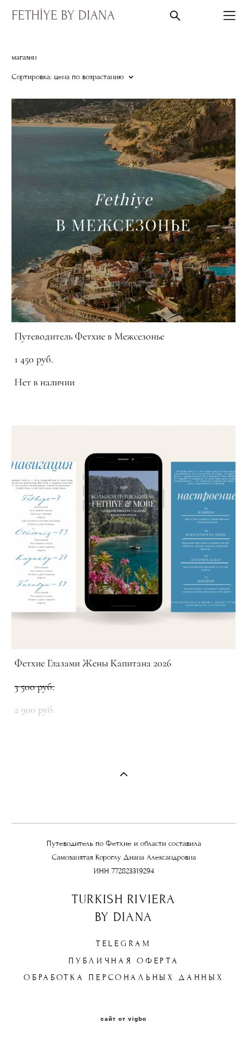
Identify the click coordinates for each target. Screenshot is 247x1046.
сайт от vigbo (123, 1019)
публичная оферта (123, 961)
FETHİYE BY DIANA (63, 15)
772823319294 (132, 871)
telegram (124, 944)
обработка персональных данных (124, 977)
